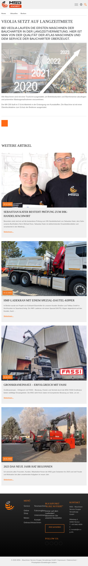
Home (3, 13)
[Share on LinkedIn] (25, 123)
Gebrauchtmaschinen (28, 523)
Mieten (26, 518)
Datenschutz (71, 560)
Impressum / (62, 560)
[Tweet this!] (18, 123)
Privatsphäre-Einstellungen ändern (44, 562)
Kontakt (37, 520)
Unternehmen (38, 515)
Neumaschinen (38, 506)
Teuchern (43, 287)
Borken (43, 283)
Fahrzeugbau (38, 511)
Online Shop (26, 512)
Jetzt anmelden (55, 527)
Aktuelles (14, 13)
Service (27, 506)
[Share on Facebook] (11, 123)
